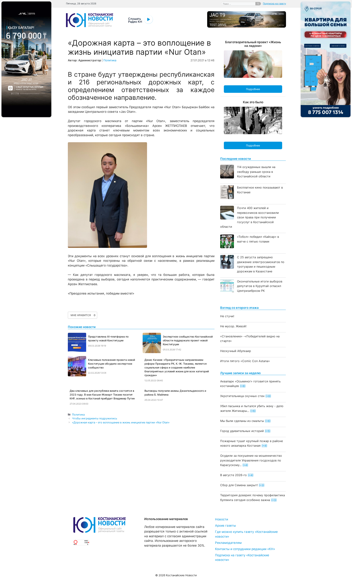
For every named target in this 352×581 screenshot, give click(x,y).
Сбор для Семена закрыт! (239, 485)
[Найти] (258, 3)
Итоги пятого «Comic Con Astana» (245, 361)
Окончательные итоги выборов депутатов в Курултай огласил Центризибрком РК (259, 286)
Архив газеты (225, 525)
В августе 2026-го (233, 475)
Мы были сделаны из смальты (242, 421)
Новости (221, 519)
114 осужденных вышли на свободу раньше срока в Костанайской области (256, 171)
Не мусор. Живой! (233, 326)
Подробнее (253, 89)
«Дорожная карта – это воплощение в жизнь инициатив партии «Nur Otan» (121, 422)
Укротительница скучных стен (242, 396)
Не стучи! (227, 316)
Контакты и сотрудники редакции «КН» (245, 549)
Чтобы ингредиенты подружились (94, 418)
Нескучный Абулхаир (235, 351)
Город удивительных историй (242, 431)
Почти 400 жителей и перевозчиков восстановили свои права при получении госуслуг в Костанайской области (249, 217)
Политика (109, 60)
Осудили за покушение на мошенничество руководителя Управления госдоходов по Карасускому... (251, 460)
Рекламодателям (228, 543)
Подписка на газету (274, 3)
